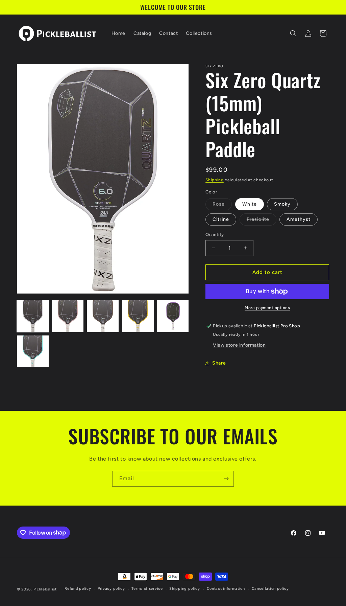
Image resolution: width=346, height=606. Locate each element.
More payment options (267, 307)
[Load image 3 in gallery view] (103, 316)
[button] (293, 33)
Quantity (214, 234)
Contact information (226, 588)
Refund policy (78, 588)
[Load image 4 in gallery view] (138, 316)
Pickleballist (45, 589)
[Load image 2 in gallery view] (68, 316)
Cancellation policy (270, 588)
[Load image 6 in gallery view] (33, 351)
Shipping (214, 180)
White (249, 204)
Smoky (282, 204)
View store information (239, 345)
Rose (222, 205)
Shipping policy (184, 588)
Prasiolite (261, 221)
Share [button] (219, 363)
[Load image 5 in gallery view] (173, 316)
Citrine (221, 219)
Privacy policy (111, 588)
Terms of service (147, 588)
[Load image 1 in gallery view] (33, 316)
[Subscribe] (226, 479)
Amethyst (299, 219)
